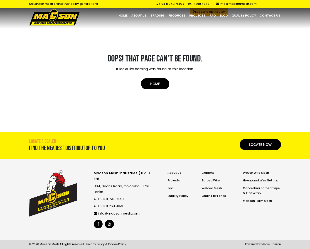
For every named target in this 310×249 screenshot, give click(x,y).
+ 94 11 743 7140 (170, 4)
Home (123, 15)
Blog (224, 15)
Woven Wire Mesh (256, 173)
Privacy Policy (95, 244)
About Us (139, 15)
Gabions (208, 173)
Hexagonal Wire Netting (260, 180)
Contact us (270, 15)
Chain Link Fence (214, 196)
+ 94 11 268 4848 (197, 4)
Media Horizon (271, 244)
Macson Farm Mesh (257, 201)
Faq (213, 15)
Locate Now (260, 144)
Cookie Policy (117, 244)
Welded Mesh (212, 188)
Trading (157, 15)
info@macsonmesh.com (237, 4)
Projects (197, 15)
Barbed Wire (211, 180)
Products (177, 15)
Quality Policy (244, 15)
